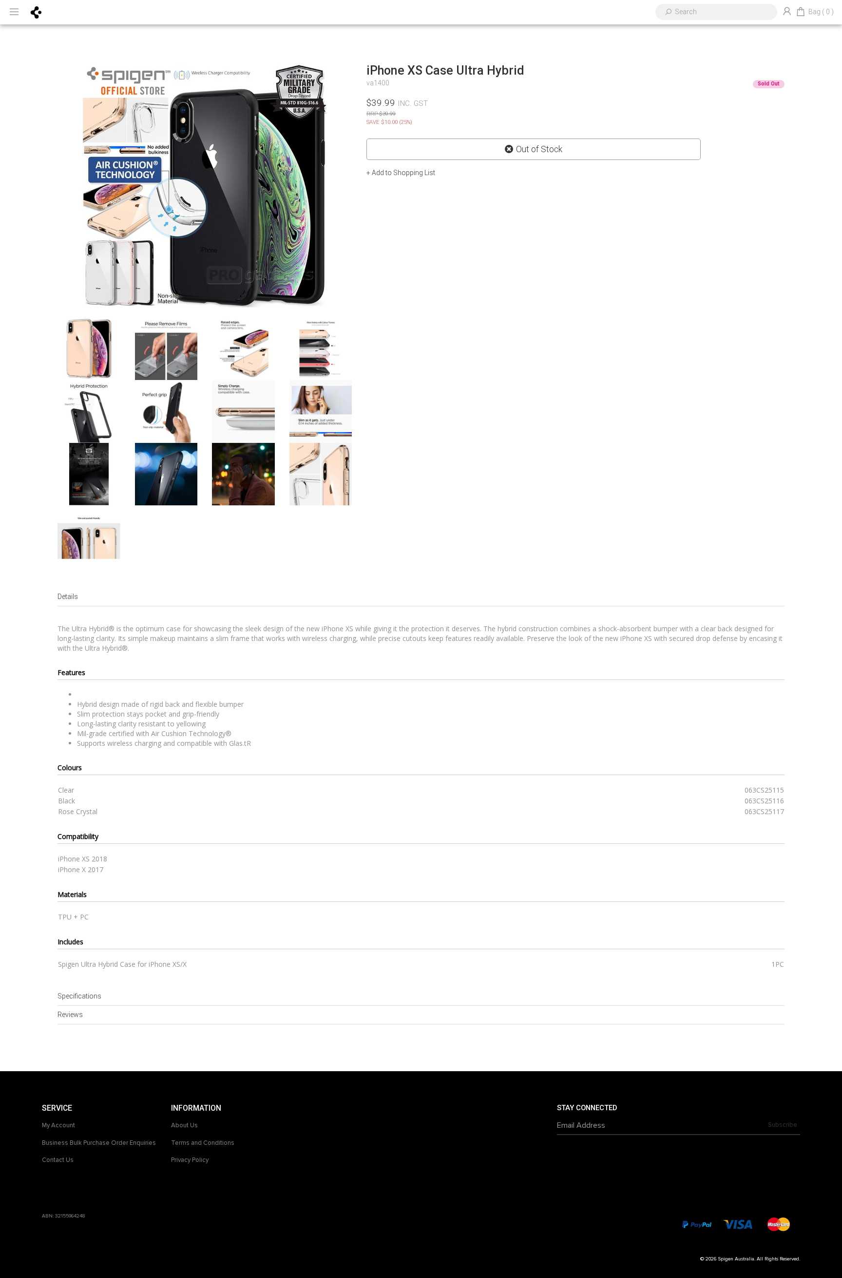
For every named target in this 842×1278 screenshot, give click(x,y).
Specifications (79, 996)
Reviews (70, 1014)
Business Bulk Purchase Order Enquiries (99, 1143)
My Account (58, 1125)
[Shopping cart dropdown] (800, 12)
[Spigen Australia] (36, 12)
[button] (400, 173)
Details (67, 596)
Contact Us (58, 1160)
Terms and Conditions (202, 1143)
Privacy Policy (190, 1160)
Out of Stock (539, 149)
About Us (184, 1125)
